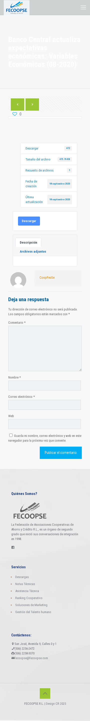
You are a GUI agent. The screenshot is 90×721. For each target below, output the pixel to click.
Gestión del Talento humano (33, 612)
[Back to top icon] (45, 693)
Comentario (17, 322)
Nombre (14, 377)
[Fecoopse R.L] (17, 7)
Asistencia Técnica (27, 591)
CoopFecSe (47, 277)
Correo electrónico (21, 397)
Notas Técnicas (25, 584)
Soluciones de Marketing (31, 605)
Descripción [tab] (28, 242)
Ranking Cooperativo (28, 598)
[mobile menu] (83, 7)
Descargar (29, 221)
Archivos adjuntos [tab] (33, 251)
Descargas (22, 577)
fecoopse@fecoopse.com (31, 658)
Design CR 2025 (56, 703)
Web (11, 416)
